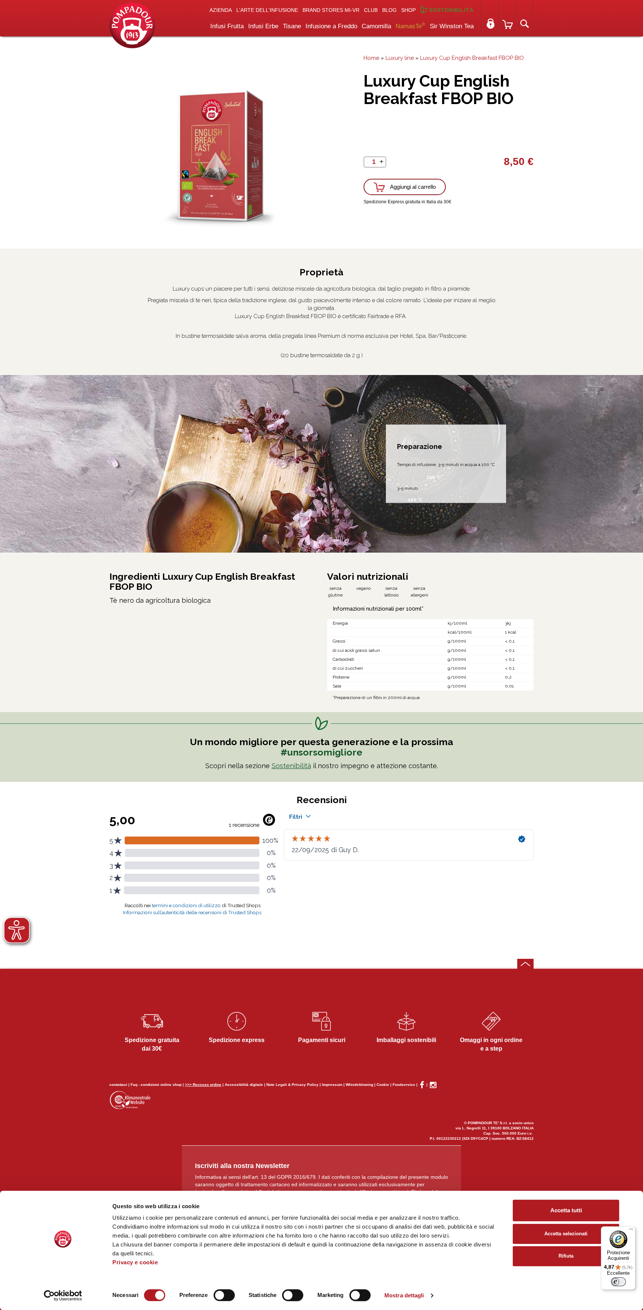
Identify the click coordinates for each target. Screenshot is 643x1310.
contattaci (118, 1085)
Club (371, 10)
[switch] (224, 1295)
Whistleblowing (359, 1085)
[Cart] (507, 18)
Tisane (292, 26)
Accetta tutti (566, 1210)
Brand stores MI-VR (331, 10)
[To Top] (525, 964)
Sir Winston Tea (452, 26)
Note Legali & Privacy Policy (292, 1085)
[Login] (490, 18)
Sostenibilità (451, 10)
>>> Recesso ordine (203, 1085)
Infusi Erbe (263, 26)
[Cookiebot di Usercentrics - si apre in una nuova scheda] (63, 1295)
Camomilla (376, 26)
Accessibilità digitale (244, 1085)
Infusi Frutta (227, 26)
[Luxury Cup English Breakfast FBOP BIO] (132, 25)
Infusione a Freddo (331, 26)
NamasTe (410, 26)
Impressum (332, 1085)
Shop (408, 10)
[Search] (524, 18)
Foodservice (404, 1085)
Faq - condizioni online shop (156, 1085)
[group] (212, 157)
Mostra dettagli (404, 1295)
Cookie (383, 1085)
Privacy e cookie (135, 1262)
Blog (389, 10)
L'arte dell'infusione (267, 10)
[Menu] (631, 1230)
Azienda (220, 10)
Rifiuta (566, 1256)
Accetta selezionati (566, 1233)
